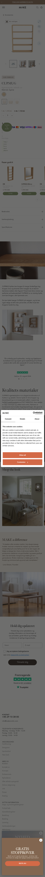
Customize (21, 462)
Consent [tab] (8, 419)
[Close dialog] (40, 840)
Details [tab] (22, 419)
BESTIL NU (22, 863)
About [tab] (37, 419)
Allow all (22, 455)
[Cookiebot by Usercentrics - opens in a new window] (32, 413)
